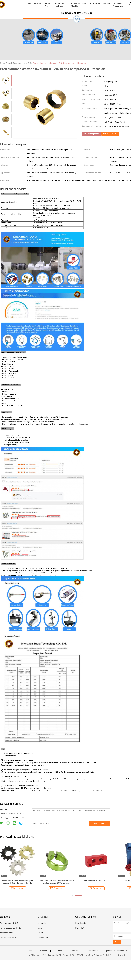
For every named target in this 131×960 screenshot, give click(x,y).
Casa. (28, 4)
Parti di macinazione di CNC (10, 928)
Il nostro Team (43, 938)
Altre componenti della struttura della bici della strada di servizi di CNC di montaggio (57, 882)
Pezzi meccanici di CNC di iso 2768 (61, 791)
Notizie (106, 4)
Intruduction (42, 923)
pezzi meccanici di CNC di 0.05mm (30, 791)
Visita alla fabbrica (59, 5)
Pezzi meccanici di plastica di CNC (96, 881)
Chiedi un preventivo (118, 5)
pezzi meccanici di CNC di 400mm (93, 791)
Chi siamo (59, 951)
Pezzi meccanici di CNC (9, 923)
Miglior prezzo (93, 134)
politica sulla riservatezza (116, 951)
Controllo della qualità (78, 5)
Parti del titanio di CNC (8, 938)
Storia (40, 928)
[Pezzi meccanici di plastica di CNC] (96, 860)
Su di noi (47, 5)
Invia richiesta (99, 823)
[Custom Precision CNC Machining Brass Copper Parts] (45, 138)
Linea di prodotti (81, 923)
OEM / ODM (79, 928)
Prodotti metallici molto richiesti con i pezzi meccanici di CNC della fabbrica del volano (17, 882)
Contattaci (95, 4)
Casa (30, 951)
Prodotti (38, 4)
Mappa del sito (92, 951)
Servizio (41, 933)
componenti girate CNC (8, 933)
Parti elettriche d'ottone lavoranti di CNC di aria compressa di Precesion (59, 63)
